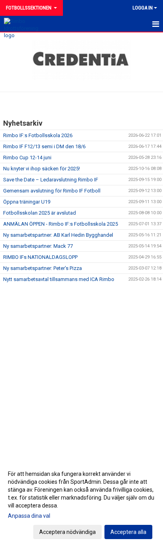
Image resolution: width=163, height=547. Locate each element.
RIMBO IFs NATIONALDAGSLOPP (40, 257)
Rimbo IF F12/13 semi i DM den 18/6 (44, 146)
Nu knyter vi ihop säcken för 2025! (41, 169)
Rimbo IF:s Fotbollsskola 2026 (37, 135)
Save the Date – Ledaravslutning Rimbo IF (50, 180)
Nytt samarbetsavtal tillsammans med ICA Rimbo (58, 279)
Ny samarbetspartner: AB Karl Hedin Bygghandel (58, 235)
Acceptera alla (128, 532)
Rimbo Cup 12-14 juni (27, 157)
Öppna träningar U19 (26, 202)
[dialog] (81, 502)
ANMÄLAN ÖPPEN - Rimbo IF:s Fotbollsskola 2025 (60, 224)
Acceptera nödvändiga (67, 532)
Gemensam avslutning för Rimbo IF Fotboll (51, 191)
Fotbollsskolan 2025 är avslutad (39, 213)
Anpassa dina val (29, 516)
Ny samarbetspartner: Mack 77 (38, 246)
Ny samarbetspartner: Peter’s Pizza (42, 268)
